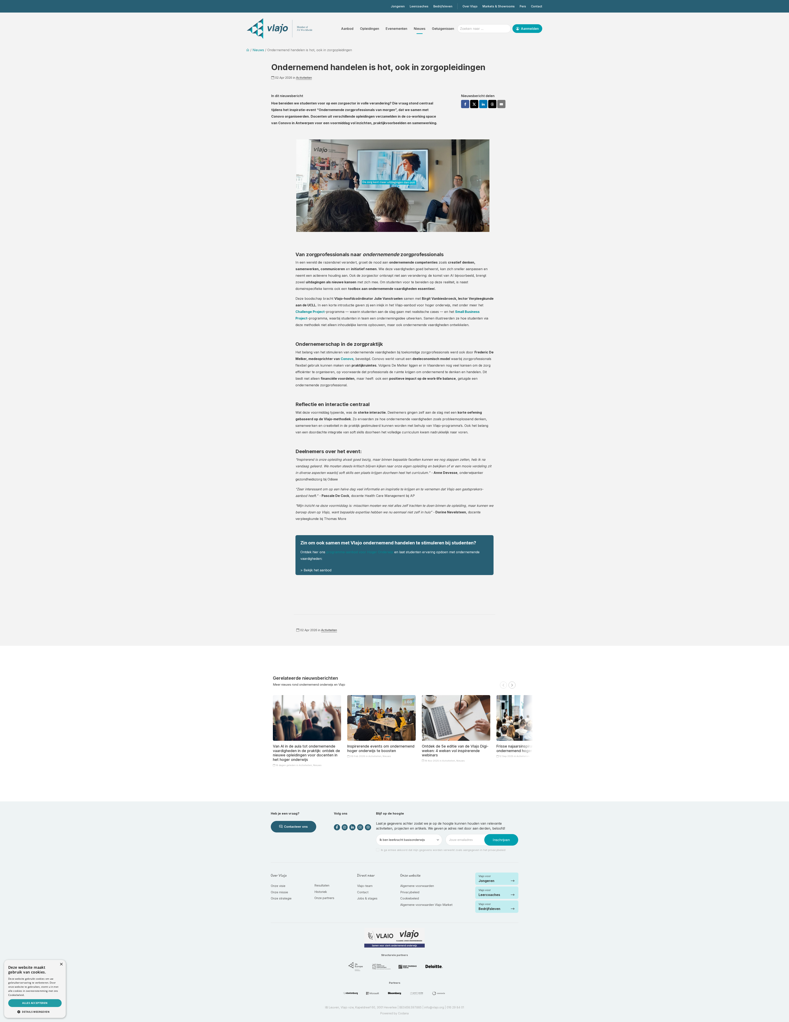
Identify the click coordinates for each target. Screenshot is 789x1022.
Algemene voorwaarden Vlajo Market (426, 905)
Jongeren (398, 6)
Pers (523, 6)
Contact (536, 6)
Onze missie (279, 892)
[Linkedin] (483, 104)
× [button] (61, 964)
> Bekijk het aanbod (315, 570)
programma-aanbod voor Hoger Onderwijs (359, 552)
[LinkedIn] (352, 827)
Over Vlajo (470, 6)
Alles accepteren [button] (34, 1003)
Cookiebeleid (409, 898)
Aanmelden (529, 29)
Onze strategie (281, 898)
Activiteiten (304, 78)
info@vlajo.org (434, 1007)
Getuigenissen (443, 29)
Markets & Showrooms (498, 6)
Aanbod (347, 29)
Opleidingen (369, 29)
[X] (474, 104)
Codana (403, 1013)
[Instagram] (345, 827)
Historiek (320, 892)
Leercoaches (419, 6)
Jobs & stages (367, 898)
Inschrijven (501, 840)
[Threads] (492, 104)
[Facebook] (465, 104)
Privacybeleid (409, 892)
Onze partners (324, 898)
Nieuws (419, 29)
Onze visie (278, 886)
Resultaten (321, 885)
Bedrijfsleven (442, 6)
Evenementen (396, 29)
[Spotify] (368, 827)
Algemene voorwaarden (417, 886)
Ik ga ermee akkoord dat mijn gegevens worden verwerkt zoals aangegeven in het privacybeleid (443, 850)
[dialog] (35, 989)
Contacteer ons (295, 827)
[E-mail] (501, 104)
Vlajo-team (365, 886)
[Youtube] (360, 827)
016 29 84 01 (455, 1007)
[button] (503, 685)
